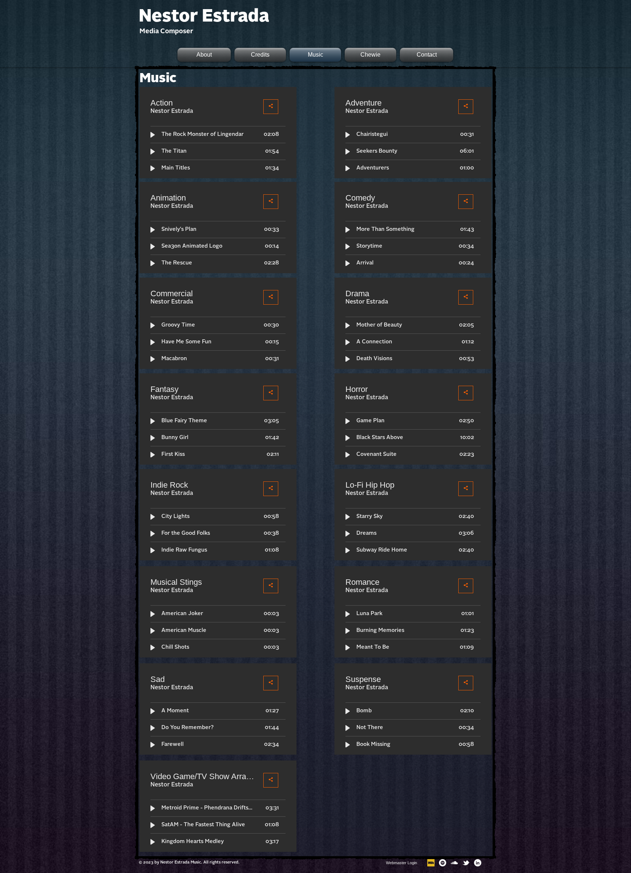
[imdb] (431, 862)
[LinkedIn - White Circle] (477, 862)
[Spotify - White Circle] (442, 862)
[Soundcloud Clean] (454, 862)
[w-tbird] (466, 862)
